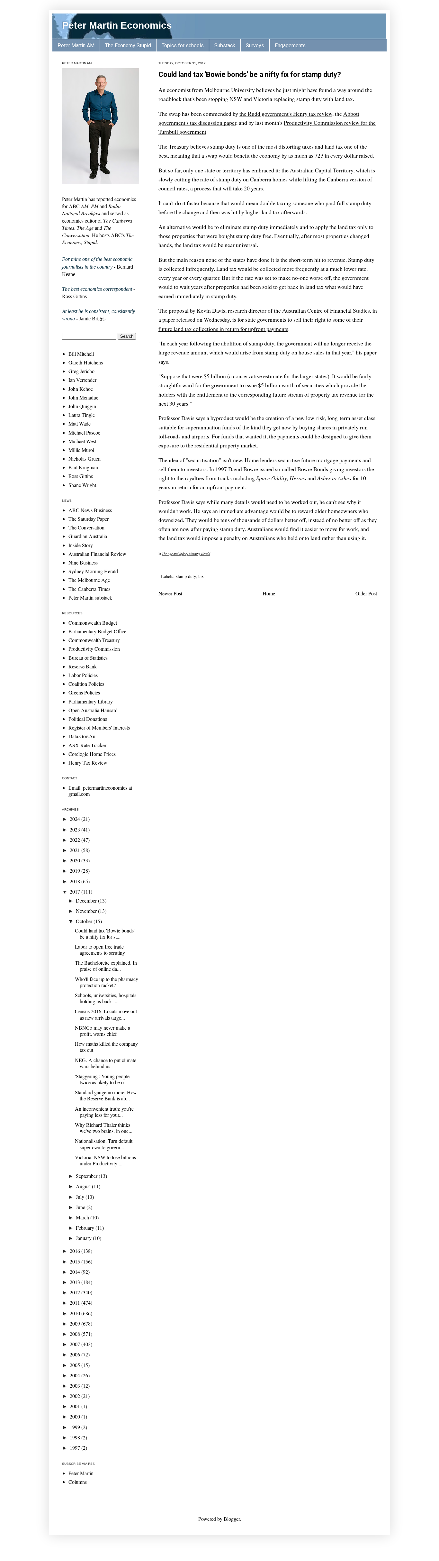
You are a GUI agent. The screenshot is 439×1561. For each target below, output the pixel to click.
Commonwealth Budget (92, 622)
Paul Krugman (83, 467)
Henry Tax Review (87, 762)
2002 (75, 1395)
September (87, 1175)
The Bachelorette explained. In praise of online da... (106, 965)
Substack (224, 45)
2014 (75, 1271)
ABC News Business (90, 510)
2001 (75, 1406)
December (87, 900)
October (85, 921)
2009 (75, 1323)
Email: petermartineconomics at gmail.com (100, 790)
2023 (75, 829)
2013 (75, 1282)
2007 (75, 1344)
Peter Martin (81, 1473)
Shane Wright (82, 485)
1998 (75, 1437)
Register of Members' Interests (99, 727)
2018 (75, 881)
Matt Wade (79, 423)
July (80, 1196)
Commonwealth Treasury (94, 640)
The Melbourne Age (89, 579)
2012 (75, 1292)
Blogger (232, 1518)
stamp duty (186, 576)
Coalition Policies (86, 683)
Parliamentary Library (90, 701)
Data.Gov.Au (81, 736)
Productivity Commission (94, 648)
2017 (75, 891)
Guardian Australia (87, 536)
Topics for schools (183, 45)
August (84, 1186)
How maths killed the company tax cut (106, 1046)
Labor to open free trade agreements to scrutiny (100, 949)
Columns (77, 1481)
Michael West (82, 441)
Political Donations (87, 718)
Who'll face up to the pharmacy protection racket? (106, 982)
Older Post (366, 593)
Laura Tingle (81, 414)
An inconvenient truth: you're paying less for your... (104, 1111)
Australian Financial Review (97, 553)
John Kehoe (80, 388)
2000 (75, 1416)
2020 (75, 860)
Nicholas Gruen (84, 458)
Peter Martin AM (76, 45)
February (85, 1227)
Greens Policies (84, 692)
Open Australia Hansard (93, 710)
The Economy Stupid (128, 45)
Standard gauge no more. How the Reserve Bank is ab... (106, 1095)
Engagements (290, 45)
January (84, 1238)
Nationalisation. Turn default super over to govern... (103, 1143)
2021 (75, 850)
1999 (75, 1427)
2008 (75, 1333)
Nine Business (83, 562)
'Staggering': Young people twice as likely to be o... (102, 1079)
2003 (75, 1385)
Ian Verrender (82, 379)
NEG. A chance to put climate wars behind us (105, 1063)
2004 (75, 1375)
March (83, 1217)
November (87, 910)
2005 (75, 1365)
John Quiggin (82, 406)
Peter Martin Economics (117, 25)
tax (201, 576)
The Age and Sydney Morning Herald (186, 553)
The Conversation (86, 527)
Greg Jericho (81, 371)
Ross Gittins (80, 476)
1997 (75, 1447)
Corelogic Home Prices (92, 753)
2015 (75, 1261)
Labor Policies (83, 675)
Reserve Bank (82, 666)
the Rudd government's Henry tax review (285, 113)
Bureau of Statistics (88, 657)
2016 (75, 1250)
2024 (75, 818)
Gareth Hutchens (85, 362)
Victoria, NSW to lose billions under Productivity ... (105, 1160)
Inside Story (80, 545)
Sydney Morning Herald (93, 571)
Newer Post (170, 593)
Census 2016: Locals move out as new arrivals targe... (106, 1014)
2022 (75, 839)
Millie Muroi (81, 449)
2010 (75, 1313)
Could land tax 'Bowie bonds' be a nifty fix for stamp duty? (249, 74)
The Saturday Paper (88, 518)
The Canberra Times (89, 588)
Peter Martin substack (90, 597)
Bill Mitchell (81, 353)
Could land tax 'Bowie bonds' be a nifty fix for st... (105, 933)
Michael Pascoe (84, 432)
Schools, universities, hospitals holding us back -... (105, 998)
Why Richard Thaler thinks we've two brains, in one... (103, 1127)
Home (269, 593)
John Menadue (83, 397)
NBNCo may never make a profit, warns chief (102, 1030)
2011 (75, 1302)
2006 (75, 1354)
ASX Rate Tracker (87, 745)
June (81, 1207)
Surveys (255, 45)
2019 (75, 870)
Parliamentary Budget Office (97, 631)
